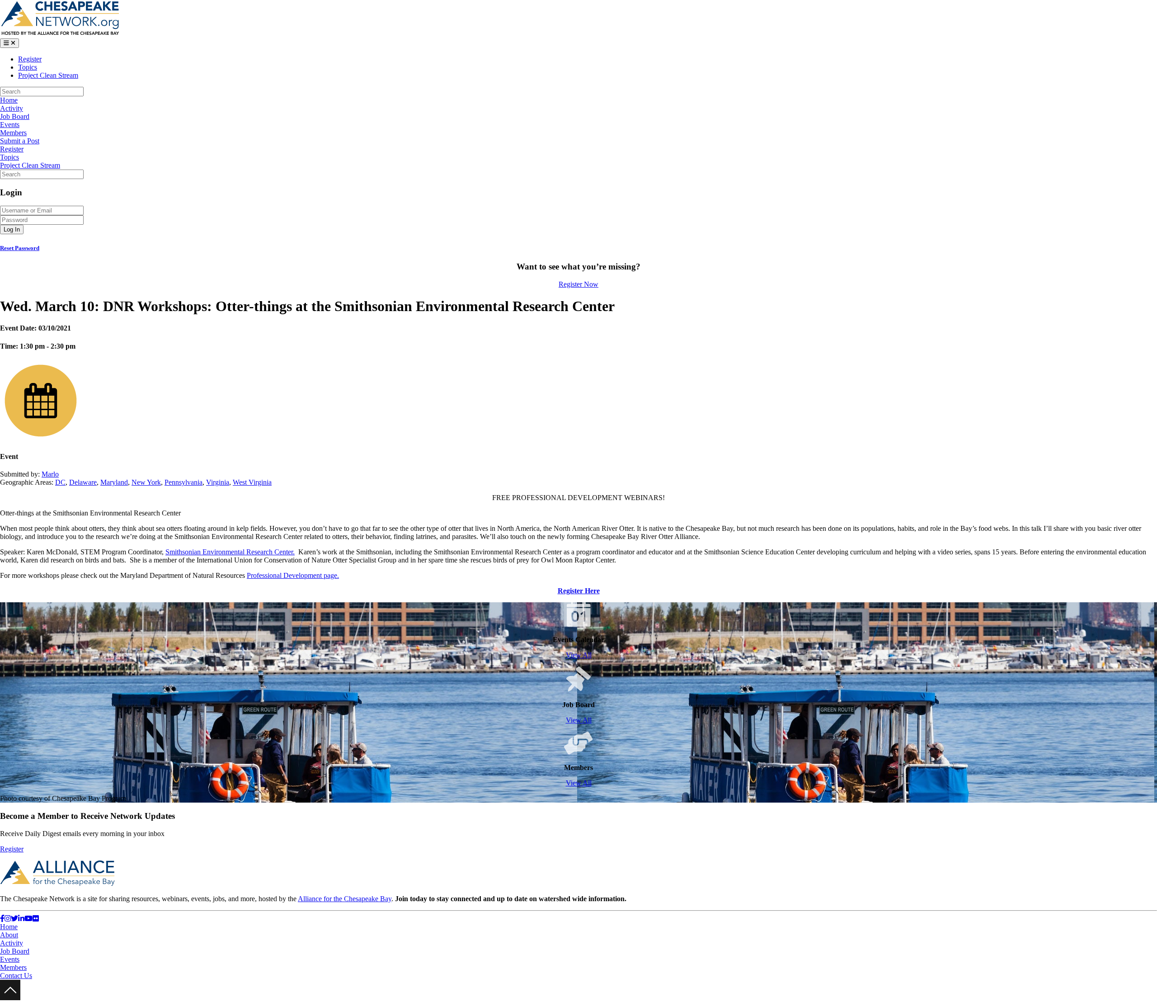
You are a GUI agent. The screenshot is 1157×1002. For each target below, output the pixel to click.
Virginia (217, 482)
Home (9, 100)
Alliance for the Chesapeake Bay (344, 899)
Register (30, 59)
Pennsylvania (183, 482)
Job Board (14, 116)
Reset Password (19, 248)
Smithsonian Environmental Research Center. (230, 552)
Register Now (578, 284)
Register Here (579, 591)
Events (9, 124)
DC (60, 482)
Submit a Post (19, 141)
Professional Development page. (293, 575)
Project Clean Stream (48, 75)
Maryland (114, 482)
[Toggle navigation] (9, 43)
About (9, 935)
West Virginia (252, 482)
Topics (27, 67)
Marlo (50, 474)
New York (146, 482)
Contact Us (16, 975)
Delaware (83, 482)
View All (579, 655)
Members (13, 133)
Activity (11, 108)
